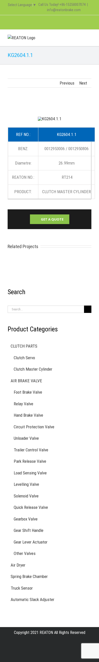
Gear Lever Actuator (30, 542)
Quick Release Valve (31, 507)
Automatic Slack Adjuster (32, 599)
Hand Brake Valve (28, 415)
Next (83, 83)
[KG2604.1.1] (49, 118)
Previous (67, 83)
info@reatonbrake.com (64, 10)
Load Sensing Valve (30, 472)
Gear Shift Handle (28, 530)
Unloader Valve (26, 438)
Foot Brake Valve (28, 392)
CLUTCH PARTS (24, 346)
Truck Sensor (22, 588)
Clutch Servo (24, 357)
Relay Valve (23, 403)
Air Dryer (18, 565)
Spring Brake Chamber (29, 576)
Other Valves (25, 553)
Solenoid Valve (26, 495)
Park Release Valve (30, 461)
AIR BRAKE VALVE (26, 380)
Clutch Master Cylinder (33, 369)
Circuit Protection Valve (34, 426)
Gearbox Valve (26, 518)
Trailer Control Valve (31, 449)
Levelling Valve (26, 484)
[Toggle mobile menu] (89, 37)
